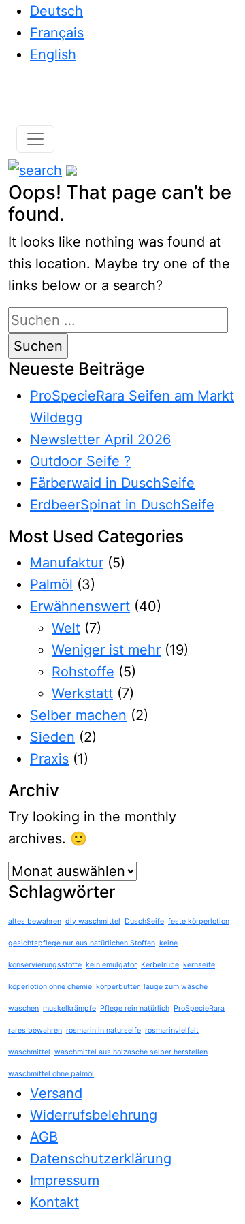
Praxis (49, 759)
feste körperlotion (198, 921)
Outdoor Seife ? (80, 461)
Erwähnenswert (80, 606)
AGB (44, 1137)
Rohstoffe (83, 671)
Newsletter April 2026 (100, 439)
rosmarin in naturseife (103, 1030)
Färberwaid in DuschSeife (112, 483)
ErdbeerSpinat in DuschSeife (122, 505)
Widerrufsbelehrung (93, 1115)
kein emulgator (111, 964)
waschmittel (29, 1052)
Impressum (64, 1180)
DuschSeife (144, 921)
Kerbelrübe (160, 964)
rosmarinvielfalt (172, 1030)
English (53, 54)
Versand (56, 1093)
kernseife (199, 964)
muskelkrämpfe (69, 1008)
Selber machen (78, 715)
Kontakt (54, 1202)
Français (57, 33)
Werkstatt (82, 693)
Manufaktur (66, 562)
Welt (66, 628)
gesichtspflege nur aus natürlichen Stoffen (81, 943)
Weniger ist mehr (106, 650)
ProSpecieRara (199, 1008)
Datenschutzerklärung (101, 1158)
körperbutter (118, 986)
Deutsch (56, 11)
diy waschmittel (92, 921)
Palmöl (51, 584)
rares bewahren (35, 1030)
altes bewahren (34, 921)
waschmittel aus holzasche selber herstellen (131, 1052)
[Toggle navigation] (35, 139)
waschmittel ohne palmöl (51, 1073)
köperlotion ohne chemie (50, 986)
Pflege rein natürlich (134, 1008)
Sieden (52, 737)
